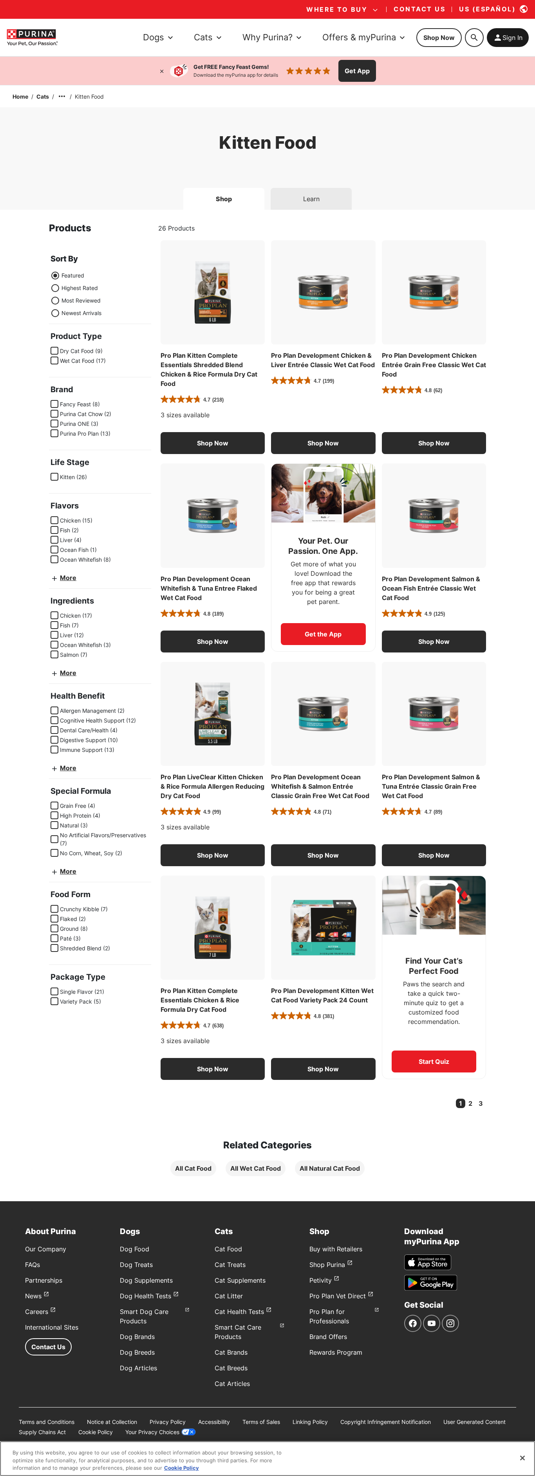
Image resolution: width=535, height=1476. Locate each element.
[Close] (161, 71)
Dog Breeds (137, 1352)
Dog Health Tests (145, 1296)
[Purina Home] (32, 37)
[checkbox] (54, 351)
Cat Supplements (240, 1280)
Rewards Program (335, 1352)
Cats (42, 96)
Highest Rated (79, 288)
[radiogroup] (76, 294)
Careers (36, 1312)
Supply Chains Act (42, 1432)
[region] (267, 1458)
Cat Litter (229, 1296)
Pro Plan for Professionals (329, 1316)
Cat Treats (230, 1265)
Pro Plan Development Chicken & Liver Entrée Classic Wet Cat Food (323, 360)
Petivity (320, 1280)
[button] (213, 443)
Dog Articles (138, 1368)
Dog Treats (136, 1265)
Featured (72, 275)
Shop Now (439, 37)
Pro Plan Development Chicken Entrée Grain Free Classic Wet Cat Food (434, 364)
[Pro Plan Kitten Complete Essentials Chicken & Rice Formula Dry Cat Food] (213, 928)
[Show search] (474, 37)
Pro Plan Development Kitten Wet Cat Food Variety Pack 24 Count (322, 995)
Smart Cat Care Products (238, 1332)
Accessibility (214, 1421)
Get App (357, 71)
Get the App (323, 634)
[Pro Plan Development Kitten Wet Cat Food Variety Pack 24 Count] (323, 928)
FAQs (32, 1265)
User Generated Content (474, 1421)
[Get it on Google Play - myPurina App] (430, 1282)
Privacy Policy (168, 1421)
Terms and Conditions (46, 1421)
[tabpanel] (267, 705)
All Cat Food (193, 1168)
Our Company (45, 1249)
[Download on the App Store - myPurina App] (427, 1262)
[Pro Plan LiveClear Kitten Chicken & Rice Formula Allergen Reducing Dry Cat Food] (213, 714)
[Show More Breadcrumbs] (62, 96)
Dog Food (134, 1249)
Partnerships (43, 1280)
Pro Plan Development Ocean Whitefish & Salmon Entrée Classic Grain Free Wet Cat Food (320, 786)
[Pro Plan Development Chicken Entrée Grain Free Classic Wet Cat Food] (434, 292)
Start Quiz (434, 1061)
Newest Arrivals (81, 313)
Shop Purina (327, 1265)
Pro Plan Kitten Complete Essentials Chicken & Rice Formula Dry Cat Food (200, 1000)
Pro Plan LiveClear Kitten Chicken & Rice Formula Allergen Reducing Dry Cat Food (212, 786)
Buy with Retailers (335, 1249)
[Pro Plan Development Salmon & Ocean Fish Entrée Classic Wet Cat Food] (434, 515)
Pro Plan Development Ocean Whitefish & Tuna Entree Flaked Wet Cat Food (209, 588)
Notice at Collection (112, 1421)
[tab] (223, 199)
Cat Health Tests (239, 1312)
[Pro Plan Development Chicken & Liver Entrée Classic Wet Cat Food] (323, 292)
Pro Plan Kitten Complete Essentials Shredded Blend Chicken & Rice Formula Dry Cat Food (209, 369)
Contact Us (48, 1347)
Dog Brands (137, 1337)
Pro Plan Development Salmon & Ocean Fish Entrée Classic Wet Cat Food (431, 588)
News (33, 1296)
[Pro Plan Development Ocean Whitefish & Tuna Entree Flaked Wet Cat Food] (213, 515)
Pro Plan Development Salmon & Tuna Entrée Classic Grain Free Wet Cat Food (431, 786)
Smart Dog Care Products (144, 1316)
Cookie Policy (95, 1432)
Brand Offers (328, 1337)
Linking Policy (310, 1421)
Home (20, 96)
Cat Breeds (231, 1368)
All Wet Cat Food (255, 1168)
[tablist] (267, 196)
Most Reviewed (81, 300)
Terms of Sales (261, 1421)
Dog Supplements (146, 1280)
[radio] (55, 275)
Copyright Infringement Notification (385, 1421)
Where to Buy (336, 9)
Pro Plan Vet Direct (337, 1296)
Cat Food (228, 1249)
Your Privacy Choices (152, 1432)
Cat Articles (232, 1384)
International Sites (51, 1327)
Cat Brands (231, 1352)
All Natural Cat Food (330, 1168)
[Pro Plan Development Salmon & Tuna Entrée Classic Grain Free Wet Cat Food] (434, 714)
